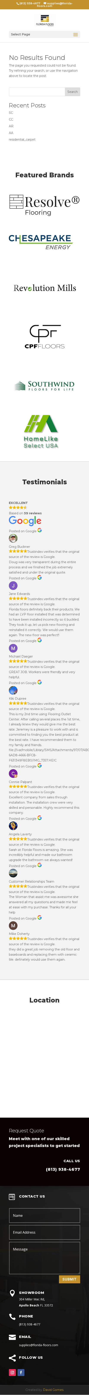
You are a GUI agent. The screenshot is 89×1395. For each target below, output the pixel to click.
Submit (69, 1279)
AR (11, 126)
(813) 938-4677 (63, 1169)
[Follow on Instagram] (12, 1372)
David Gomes (53, 1390)
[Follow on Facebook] (20, 1372)
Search (72, 92)
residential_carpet (22, 139)
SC (11, 113)
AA (11, 133)
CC (11, 119)
